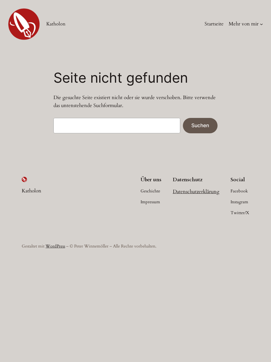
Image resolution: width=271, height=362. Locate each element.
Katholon (55, 24)
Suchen (200, 125)
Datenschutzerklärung (196, 191)
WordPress (55, 246)
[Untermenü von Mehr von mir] (261, 24)
